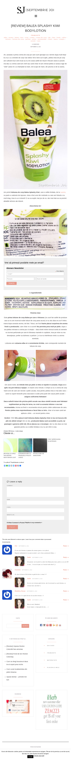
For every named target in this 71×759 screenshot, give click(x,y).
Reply (65, 546)
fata (53, 37)
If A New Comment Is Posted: (16, 522)
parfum (28, 39)
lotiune (8, 39)
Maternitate (52, 660)
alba (5, 37)
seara (56, 39)
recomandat (42, 39)
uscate (33, 41)
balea (17, 37)
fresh (58, 37)
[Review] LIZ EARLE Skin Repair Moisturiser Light (10, 455)
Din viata (50, 645)
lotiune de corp (18, 39)
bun (22, 37)
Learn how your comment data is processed (38, 539)
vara (38, 41)
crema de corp (41, 37)
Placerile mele (53, 667)
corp (26, 37)
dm (49, 37)
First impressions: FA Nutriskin (54, 440)
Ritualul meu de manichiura (38, 454)
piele (34, 39)
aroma (11, 37)
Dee (16, 546)
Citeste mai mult (39, 756)
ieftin (64, 37)
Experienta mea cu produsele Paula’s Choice (24, 455)
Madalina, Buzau (20, 591)
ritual (50, 39)
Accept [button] (30, 756)
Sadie (29, 557)
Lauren (62, 192)
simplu (61, 39)
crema (32, 37)
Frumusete (35, 35)
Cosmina (17, 570)
